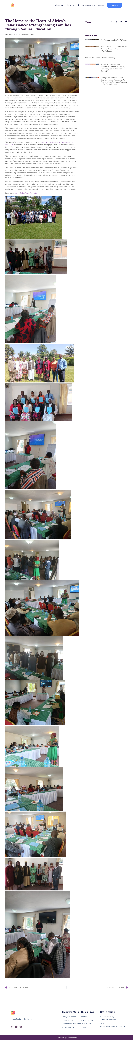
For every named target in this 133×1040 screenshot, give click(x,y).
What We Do (87, 5)
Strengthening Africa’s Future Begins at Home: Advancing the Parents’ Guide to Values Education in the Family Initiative (114, 81)
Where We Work (72, 5)
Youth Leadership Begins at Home (114, 40)
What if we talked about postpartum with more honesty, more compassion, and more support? (113, 67)
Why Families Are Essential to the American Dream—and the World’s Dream (114, 49)
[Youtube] (21, 1027)
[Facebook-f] (12, 1027)
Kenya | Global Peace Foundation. (26, 193)
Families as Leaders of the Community (100, 58)
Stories (101, 5)
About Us (59, 5)
